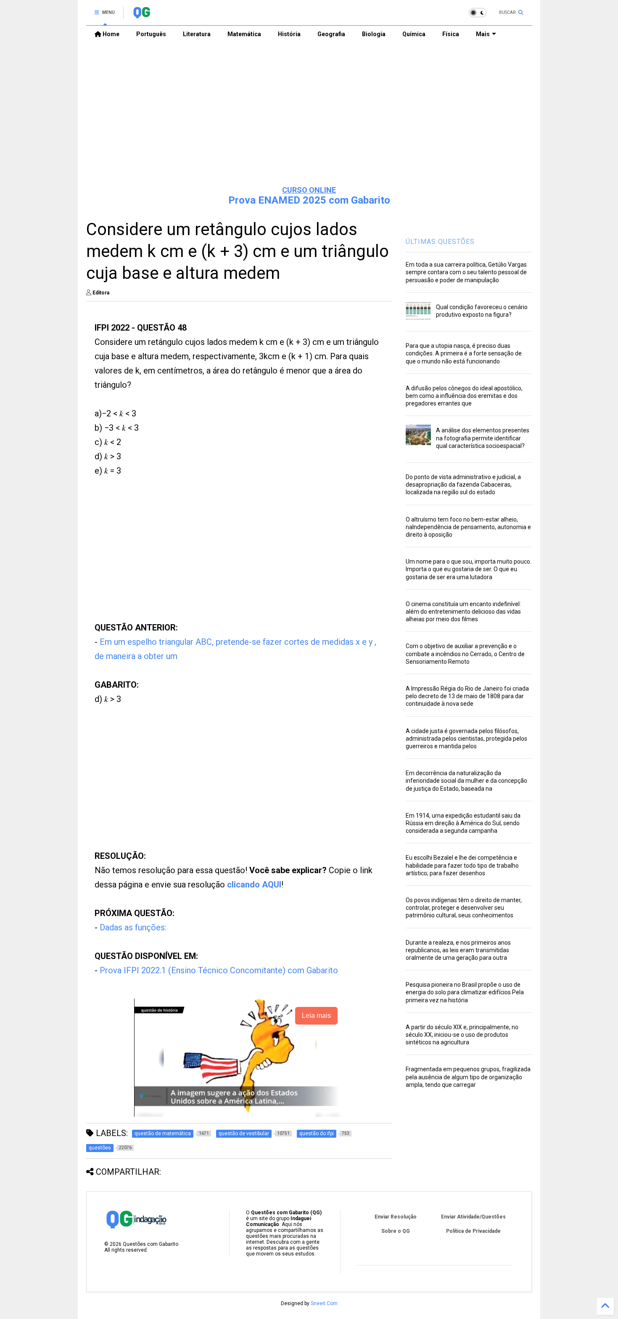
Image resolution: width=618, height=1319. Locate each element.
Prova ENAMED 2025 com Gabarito (309, 200)
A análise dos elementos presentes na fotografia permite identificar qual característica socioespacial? (482, 438)
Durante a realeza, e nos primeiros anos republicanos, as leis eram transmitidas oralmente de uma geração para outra (458, 950)
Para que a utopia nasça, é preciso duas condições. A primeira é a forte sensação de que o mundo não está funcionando (464, 353)
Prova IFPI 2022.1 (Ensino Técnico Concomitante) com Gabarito (219, 970)
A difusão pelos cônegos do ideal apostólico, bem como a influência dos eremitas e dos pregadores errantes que (464, 396)
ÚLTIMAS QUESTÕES (440, 242)
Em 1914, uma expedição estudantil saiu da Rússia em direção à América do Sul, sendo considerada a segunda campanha (463, 823)
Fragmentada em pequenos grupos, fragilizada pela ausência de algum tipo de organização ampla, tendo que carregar (468, 1077)
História (289, 34)
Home (110, 34)
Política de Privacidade (473, 1231)
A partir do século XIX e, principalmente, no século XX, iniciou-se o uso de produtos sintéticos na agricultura (462, 1035)
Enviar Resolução (396, 1217)
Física (450, 34)
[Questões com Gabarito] (141, 15)
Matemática (244, 34)
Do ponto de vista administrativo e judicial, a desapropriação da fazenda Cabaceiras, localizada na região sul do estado (463, 484)
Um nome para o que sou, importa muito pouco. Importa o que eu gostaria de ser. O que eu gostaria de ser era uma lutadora (468, 569)
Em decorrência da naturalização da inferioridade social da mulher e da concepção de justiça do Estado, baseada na (466, 781)
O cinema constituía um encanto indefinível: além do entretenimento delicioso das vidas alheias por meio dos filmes (463, 611)
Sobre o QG (395, 1231)
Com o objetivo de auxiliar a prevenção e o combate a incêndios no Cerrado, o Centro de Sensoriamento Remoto (465, 654)
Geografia (331, 34)
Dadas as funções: (133, 927)
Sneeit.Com (324, 1303)
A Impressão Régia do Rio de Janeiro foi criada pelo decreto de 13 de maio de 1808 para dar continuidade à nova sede (467, 696)
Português (151, 34)
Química (413, 34)
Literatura (197, 34)
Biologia (374, 34)
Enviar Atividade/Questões (473, 1217)
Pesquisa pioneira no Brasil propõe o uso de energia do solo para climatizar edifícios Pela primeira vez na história (465, 992)
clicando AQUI (254, 884)
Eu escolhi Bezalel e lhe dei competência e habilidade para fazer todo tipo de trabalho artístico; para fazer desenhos (462, 865)
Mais (483, 34)
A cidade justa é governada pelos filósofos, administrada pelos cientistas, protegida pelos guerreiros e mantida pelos (466, 739)
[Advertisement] (309, 114)
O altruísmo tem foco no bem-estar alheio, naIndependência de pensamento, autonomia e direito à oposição (468, 527)
